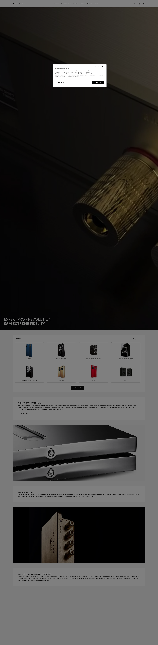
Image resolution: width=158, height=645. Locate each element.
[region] (80, 75)
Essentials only (99, 66)
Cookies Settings (61, 82)
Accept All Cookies (98, 82)
